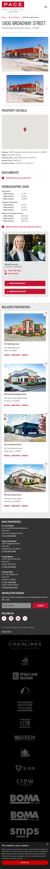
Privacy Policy (6, 632)
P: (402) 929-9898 (9, 567)
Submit (40, 605)
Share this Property (17, 283)
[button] (3, 88)
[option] (25, 54)
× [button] (47, 844)
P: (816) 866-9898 (9, 551)
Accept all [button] (25, 863)
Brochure (16, 355)
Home (4, 17)
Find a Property (14, 17)
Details (7, 355)
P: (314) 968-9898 (9, 536)
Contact (25, 355)
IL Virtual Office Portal (10, 587)
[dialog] (25, 855)
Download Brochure (17, 291)
